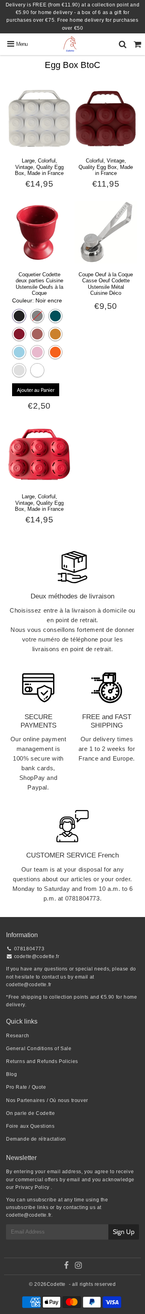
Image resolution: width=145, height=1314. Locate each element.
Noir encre (19, 316)
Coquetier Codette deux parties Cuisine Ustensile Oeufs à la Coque (39, 283)
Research (17, 1035)
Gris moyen (37, 316)
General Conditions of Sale (39, 1048)
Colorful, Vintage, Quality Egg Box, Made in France (106, 167)
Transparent (19, 370)
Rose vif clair (37, 352)
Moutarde (55, 334)
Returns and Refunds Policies (42, 1061)
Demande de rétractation (36, 1139)
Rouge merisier (19, 334)
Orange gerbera (55, 352)
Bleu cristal (19, 352)
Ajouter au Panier (35, 390)
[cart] (137, 44)
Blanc (37, 370)
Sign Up (124, 1232)
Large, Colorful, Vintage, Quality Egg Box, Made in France (39, 167)
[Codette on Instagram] (78, 1266)
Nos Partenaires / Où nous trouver (47, 1100)
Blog (11, 1074)
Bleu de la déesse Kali (55, 316)
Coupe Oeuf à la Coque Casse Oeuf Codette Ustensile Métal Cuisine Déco (106, 283)
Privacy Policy (32, 1187)
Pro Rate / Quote (26, 1087)
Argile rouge (37, 334)
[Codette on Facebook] (66, 1266)
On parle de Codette (30, 1113)
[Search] (123, 44)
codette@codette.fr (37, 956)
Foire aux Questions (30, 1126)
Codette (56, 1284)
